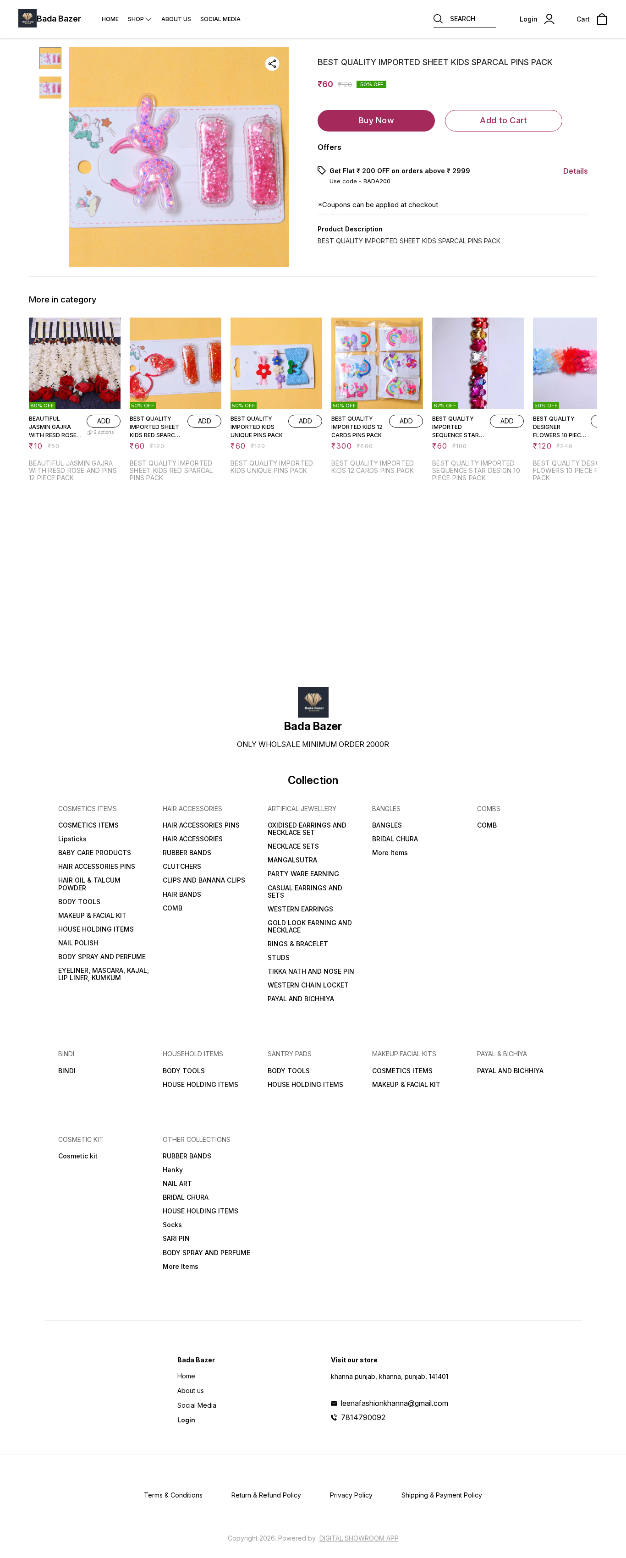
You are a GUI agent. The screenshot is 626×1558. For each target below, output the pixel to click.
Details (575, 171)
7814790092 (363, 1417)
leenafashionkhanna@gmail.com (394, 1403)
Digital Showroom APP (359, 1538)
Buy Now (376, 120)
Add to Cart (503, 120)
